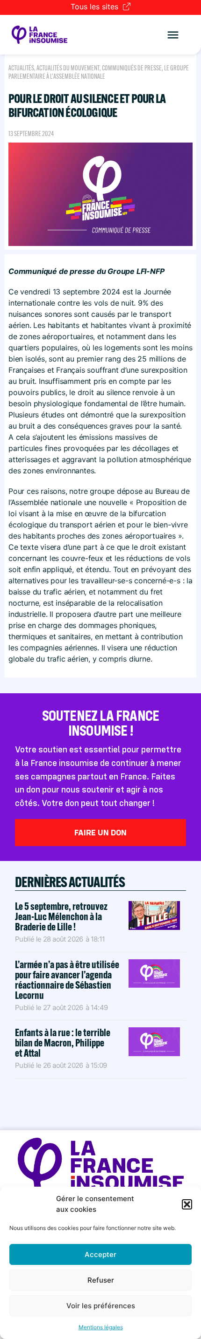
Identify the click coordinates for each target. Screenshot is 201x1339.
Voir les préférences (100, 1305)
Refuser (100, 1280)
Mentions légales (101, 1327)
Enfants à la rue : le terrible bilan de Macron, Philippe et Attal (62, 1042)
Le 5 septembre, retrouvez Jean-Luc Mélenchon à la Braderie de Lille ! (61, 916)
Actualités (21, 68)
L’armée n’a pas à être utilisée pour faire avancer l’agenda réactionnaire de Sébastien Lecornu (67, 980)
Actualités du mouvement (68, 68)
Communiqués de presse (132, 68)
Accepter (100, 1254)
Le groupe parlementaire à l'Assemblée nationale (98, 72)
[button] (187, 1204)
